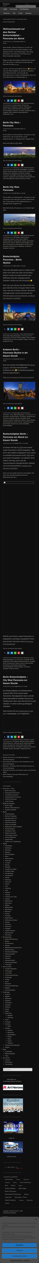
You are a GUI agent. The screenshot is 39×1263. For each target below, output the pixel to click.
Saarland (8, 956)
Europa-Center (22, 171)
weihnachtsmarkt (17, 109)
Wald (16, 178)
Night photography (15, 336)
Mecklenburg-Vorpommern (13, 947)
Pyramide (21, 110)
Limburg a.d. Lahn (11, 897)
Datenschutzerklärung (16, 1260)
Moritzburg (8, 909)
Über (14, 13)
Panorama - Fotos (18, 103)
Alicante (10, 1030)
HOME (5, 9)
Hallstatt (10, 1015)
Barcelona (11, 1032)
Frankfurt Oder (9, 871)
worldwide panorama (11, 795)
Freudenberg (9, 873)
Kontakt (20, 13)
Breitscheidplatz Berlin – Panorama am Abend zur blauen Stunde (15, 437)
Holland (7, 1007)
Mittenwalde (9, 907)
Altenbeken (8, 846)
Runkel (7, 922)
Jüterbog (8, 888)
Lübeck (7, 899)
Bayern (7, 941)
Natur (4, 1049)
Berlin (9, 109)
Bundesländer (7, 937)
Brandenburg (9, 943)
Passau (7, 914)
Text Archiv (6, 1058)
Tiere (6, 1056)
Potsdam (8, 916)
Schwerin (8, 924)
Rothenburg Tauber (11, 920)
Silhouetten (8, 971)
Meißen (7, 905)
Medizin (7, 988)
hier (8, 285)
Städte (5, 844)
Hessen (7, 945)
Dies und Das (7, 967)
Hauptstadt (28, 110)
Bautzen (7, 852)
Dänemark (8, 998)
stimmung (16, 743)
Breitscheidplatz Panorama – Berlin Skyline (12, 259)
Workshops (8, 1062)
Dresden (7, 867)
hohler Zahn (27, 745)
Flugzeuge (8, 977)
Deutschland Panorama (12, 793)
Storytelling (8, 1064)
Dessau (7, 865)
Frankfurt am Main (10, 869)
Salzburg (10, 1017)
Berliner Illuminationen (12, 808)
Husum (7, 884)
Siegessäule (9, 839)
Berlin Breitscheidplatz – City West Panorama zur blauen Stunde (15, 680)
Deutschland (25, 109)
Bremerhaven (9, 858)
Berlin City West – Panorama (12, 124)
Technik (7, 1060)
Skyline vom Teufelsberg (12, 841)
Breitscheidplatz (7, 110)
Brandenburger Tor (11, 818)
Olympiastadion (10, 829)
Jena (6, 886)
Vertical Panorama (10, 799)
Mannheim (8, 903)
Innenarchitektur (10, 990)
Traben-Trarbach (10, 930)
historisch (26, 747)
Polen (7, 1020)
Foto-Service (13, 9)
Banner (20, 105)
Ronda (10, 1037)
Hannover (8, 882)
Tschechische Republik (12, 1045)
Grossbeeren (9, 875)
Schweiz (7, 1024)
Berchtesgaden (9, 854)
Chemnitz (8, 861)
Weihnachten (6, 114)
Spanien (7, 1028)
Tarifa (9, 1039)
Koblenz (7, 892)
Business (8, 983)
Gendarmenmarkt (10, 820)
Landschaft (8, 1051)
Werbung (22, 741)
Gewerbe (15, 110)
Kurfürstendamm (13, 171)
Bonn (6, 856)
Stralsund (8, 926)
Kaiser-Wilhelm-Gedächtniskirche (18, 112)
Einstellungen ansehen (19, 1256)
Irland (7, 1009)
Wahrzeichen (22, 178)
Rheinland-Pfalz (10, 954)
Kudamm (5, 177)
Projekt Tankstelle (10, 810)
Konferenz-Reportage (11, 986)
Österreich (8, 1013)
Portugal (7, 1022)
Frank (4, 43)
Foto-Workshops (24, 9)
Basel (9, 1026)
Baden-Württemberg (11, 939)
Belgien (7, 996)
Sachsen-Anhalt (10, 960)
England (7, 1000)
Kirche (32, 659)
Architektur (6, 175)
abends (30, 175)
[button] (36, 1219)
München (8, 911)
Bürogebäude (10, 178)
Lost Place (8, 973)
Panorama (20, 175)
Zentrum (20, 107)
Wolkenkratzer (7, 173)
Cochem (7, 863)
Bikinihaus (15, 173)
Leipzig (7, 894)
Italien (7, 1011)
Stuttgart (7, 928)
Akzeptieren (19, 1245)
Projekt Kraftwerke (10, 969)
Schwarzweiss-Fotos (11, 975)
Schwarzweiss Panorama (13, 797)
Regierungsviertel (10, 833)
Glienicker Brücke (10, 822)
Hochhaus (21, 173)
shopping (5, 112)
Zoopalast (20, 339)
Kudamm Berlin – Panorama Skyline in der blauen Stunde (15, 352)
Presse (7, 979)
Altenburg (8, 848)
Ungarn (7, 1047)
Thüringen (8, 964)
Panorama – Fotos (8, 788)
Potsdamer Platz (10, 831)
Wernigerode (9, 933)
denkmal (5, 420)
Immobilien (13, 175)
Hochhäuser (6, 665)
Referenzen (6, 13)
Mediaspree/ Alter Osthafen (13, 827)
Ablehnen (19, 1250)
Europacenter (7, 107)
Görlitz (7, 877)
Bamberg (8, 850)
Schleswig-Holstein (11, 962)
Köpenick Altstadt (10, 824)
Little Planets (9, 801)
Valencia (10, 1043)
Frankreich (8, 1003)
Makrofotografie (10, 1053)
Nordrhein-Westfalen (11, 952)
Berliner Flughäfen (11, 816)
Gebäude (27, 173)
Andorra (7, 994)
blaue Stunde (6, 424)
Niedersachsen (9, 950)
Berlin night (6, 336)
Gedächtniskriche (29, 743)
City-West (30, 169)
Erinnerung (25, 105)
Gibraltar (8, 1005)
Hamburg (8, 880)
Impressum (27, 1260)
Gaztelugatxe (12, 1034)
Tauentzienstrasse (28, 422)
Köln (6, 890)
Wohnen (10, 420)
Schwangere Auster (11, 835)
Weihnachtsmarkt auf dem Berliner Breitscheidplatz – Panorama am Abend (13, 33)
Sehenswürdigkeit (24, 424)
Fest (12, 114)
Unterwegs (6, 992)
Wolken (24, 241)
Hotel (15, 105)
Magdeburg (8, 901)
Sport (7, 981)
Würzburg (8, 935)
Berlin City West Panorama (11, 188)
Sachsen (7, 958)
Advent (5, 109)
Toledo (10, 1041)
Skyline (5, 171)
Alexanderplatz (9, 814)
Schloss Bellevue (10, 837)
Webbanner (14, 107)
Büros (33, 110)
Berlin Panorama (29, 103)
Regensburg (9, 918)
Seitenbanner (28, 107)
